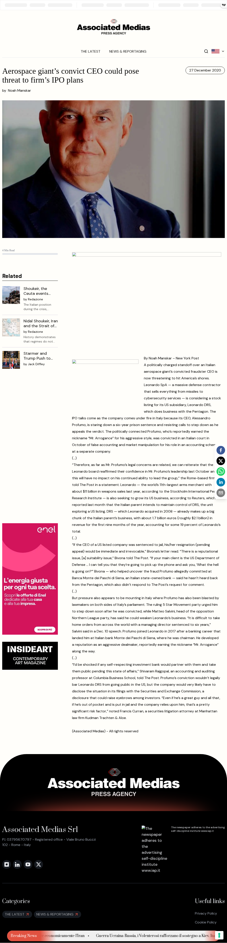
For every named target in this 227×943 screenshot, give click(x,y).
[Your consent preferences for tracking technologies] (219, 935)
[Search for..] (206, 51)
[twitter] (220, 460)
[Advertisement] (30, 449)
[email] (220, 492)
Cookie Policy (206, 922)
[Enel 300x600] (30, 579)
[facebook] (220, 450)
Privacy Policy (206, 913)
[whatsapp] (220, 471)
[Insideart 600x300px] (30, 656)
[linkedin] (220, 482)
